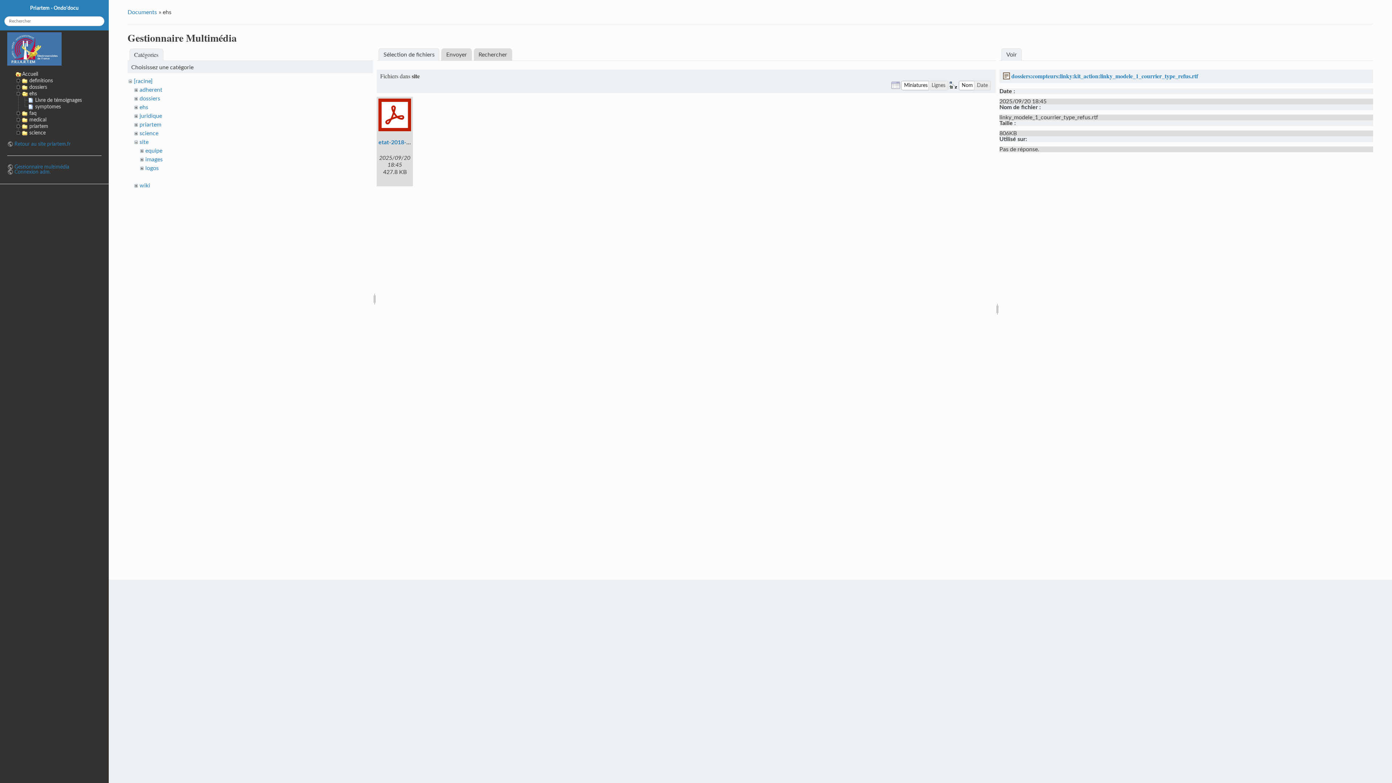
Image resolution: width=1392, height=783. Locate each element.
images (154, 159)
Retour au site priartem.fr (42, 144)
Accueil (30, 74)
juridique (151, 116)
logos (152, 168)
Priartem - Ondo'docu (54, 8)
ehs (144, 107)
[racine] (143, 81)
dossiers (150, 99)
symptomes (48, 106)
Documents (142, 12)
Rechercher (492, 55)
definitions (41, 80)
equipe (153, 151)
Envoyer (456, 55)
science (149, 133)
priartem (150, 125)
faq (33, 113)
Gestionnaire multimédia (41, 167)
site (144, 142)
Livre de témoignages (58, 100)
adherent (151, 90)
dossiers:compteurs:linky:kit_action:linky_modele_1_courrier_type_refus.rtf (1104, 76)
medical (37, 120)
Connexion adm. (32, 172)
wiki (145, 185)
